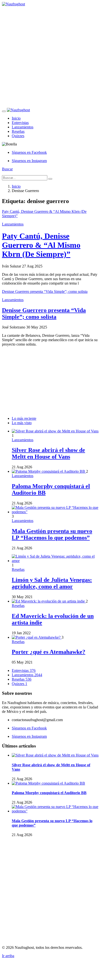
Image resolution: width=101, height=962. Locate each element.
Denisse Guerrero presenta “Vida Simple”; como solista (44, 313)
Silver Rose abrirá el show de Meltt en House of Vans (48, 453)
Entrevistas (20, 123)
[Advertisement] (50, 56)
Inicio (16, 118)
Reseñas (18, 131)
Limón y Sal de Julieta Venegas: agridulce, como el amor (52, 583)
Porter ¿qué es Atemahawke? (48, 652)
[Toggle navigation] (4, 111)
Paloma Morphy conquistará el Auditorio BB (49, 793)
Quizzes (18, 136)
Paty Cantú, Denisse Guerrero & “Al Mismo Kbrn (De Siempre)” (41, 245)
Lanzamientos (22, 127)
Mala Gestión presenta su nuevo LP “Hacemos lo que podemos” (52, 534)
